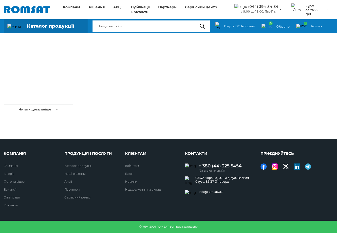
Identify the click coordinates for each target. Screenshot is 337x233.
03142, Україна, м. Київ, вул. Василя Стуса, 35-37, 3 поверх (222, 179)
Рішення (97, 7)
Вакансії (10, 189)
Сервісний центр (201, 7)
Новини (131, 181)
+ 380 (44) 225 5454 (220, 166)
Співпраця (12, 197)
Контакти (140, 12)
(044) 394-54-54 (263, 6)
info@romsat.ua (211, 192)
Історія (9, 174)
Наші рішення (75, 174)
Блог (129, 174)
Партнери (167, 7)
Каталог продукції (78, 166)
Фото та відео (14, 181)
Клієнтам (132, 166)
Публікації (140, 7)
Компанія (71, 7)
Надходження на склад (143, 189)
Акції (118, 7)
